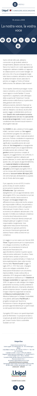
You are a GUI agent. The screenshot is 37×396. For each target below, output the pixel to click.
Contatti (14, 380)
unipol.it (22, 366)
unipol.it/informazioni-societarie (18, 362)
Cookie (23, 380)
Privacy (19, 380)
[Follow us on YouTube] (21, 387)
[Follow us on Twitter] (15, 387)
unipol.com (15, 366)
